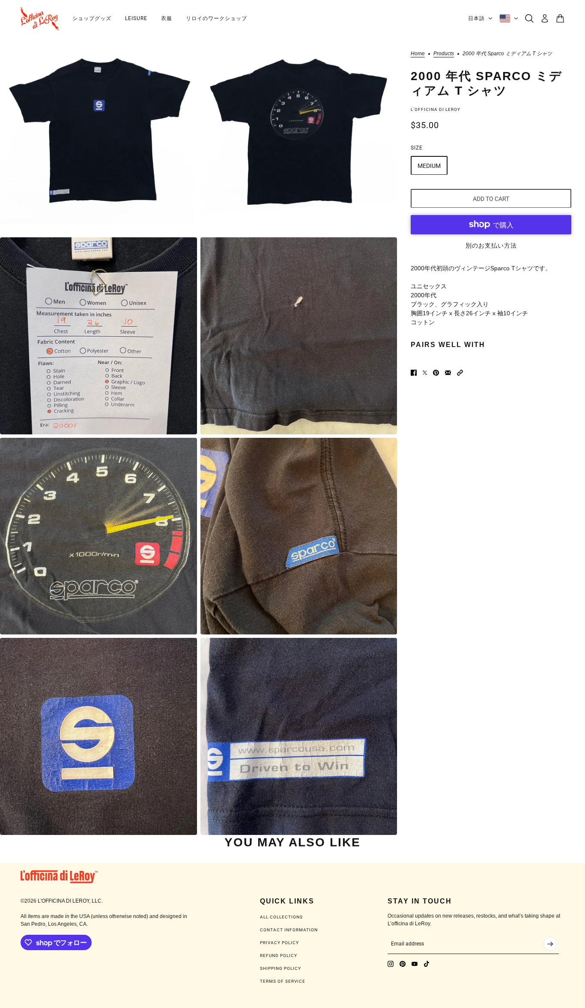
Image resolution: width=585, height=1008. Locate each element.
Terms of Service (282, 981)
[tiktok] (426, 964)
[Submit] (550, 944)
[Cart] (560, 18)
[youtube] (414, 964)
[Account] (544, 18)
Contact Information (289, 929)
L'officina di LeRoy (435, 109)
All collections (281, 917)
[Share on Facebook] (413, 372)
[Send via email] (448, 372)
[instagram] (390, 964)
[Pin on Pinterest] (436, 372)
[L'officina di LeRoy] (40, 18)
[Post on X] (425, 373)
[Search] (529, 18)
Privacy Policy (279, 942)
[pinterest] (402, 964)
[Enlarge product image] (98, 135)
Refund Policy (278, 955)
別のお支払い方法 (491, 245)
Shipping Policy (280, 968)
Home (418, 54)
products (443, 54)
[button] (460, 372)
